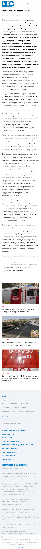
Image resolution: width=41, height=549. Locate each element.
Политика (5, 407)
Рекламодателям (10, 452)
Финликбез (7, 459)
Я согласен (21, 547)
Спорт (30, 400)
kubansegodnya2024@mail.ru (12, 504)
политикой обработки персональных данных (17, 539)
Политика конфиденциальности (18, 445)
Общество (21, 15)
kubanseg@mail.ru (8, 527)
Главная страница (10, 441)
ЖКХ (3, 403)
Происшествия (18, 400)
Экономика (13, 403)
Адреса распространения (11, 423)
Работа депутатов (8, 411)
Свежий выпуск (7, 420)
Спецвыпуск (21, 420)
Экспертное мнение (26, 411)
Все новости (8, 434)
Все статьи (7, 438)
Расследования (9, 448)
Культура (24, 403)
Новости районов (19, 407)
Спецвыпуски (8, 456)
